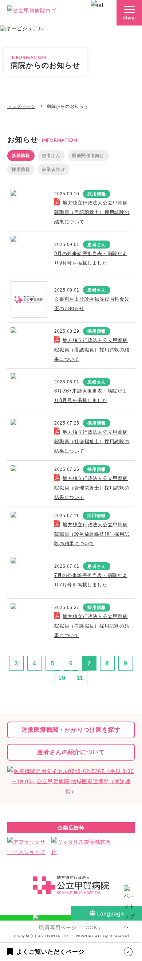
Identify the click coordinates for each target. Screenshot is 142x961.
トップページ (21, 106)
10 (62, 678)
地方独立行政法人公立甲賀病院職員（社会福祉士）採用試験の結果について (92, 441)
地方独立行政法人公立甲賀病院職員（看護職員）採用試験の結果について (92, 349)
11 (80, 678)
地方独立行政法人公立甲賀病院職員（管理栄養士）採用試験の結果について (92, 488)
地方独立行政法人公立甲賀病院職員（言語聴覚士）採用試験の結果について (92, 212)
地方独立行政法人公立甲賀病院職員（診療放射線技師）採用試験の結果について (92, 534)
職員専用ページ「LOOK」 (71, 927)
